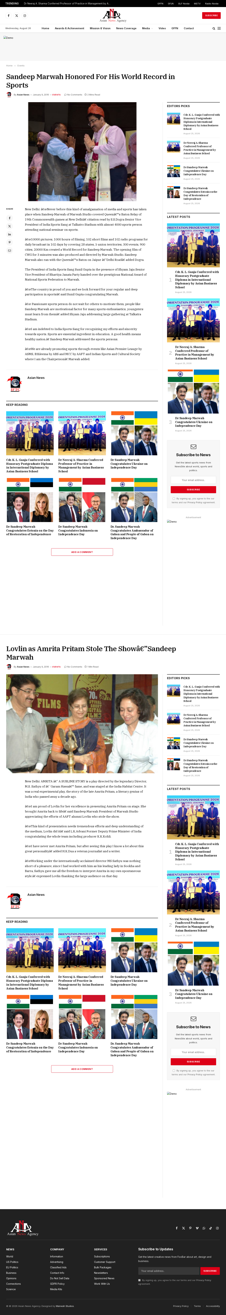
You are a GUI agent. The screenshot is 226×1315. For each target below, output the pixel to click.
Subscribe (211, 15)
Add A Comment (82, 552)
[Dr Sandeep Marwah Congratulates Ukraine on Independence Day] (134, 433)
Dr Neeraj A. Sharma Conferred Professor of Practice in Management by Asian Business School (68, 3)
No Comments (74, 94)
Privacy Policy (195, 502)
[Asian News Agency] (113, 15)
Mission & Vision (100, 28)
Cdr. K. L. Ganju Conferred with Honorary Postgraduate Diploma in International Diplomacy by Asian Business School (29, 465)
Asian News (23, 94)
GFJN (171, 3)
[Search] (214, 28)
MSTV (197, 3)
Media (146, 28)
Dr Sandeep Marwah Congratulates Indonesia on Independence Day (78, 530)
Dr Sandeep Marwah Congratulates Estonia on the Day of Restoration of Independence (30, 530)
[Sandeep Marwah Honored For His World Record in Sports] (82, 151)
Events (56, 95)
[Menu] (219, 28)
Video (162, 28)
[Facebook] (9, 218)
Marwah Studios (65, 1306)
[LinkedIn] (9, 234)
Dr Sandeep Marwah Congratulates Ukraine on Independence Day (129, 463)
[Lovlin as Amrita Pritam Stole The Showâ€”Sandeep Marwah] (82, 723)
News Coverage (126, 28)
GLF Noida (183, 3)
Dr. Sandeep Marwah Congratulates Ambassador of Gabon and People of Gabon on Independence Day (132, 532)
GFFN (160, 3)
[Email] (9, 250)
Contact (189, 28)
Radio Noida (211, 3)
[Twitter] (9, 226)
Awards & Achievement (69, 28)
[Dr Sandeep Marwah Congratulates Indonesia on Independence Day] (82, 500)
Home (45, 28)
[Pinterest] (9, 242)
